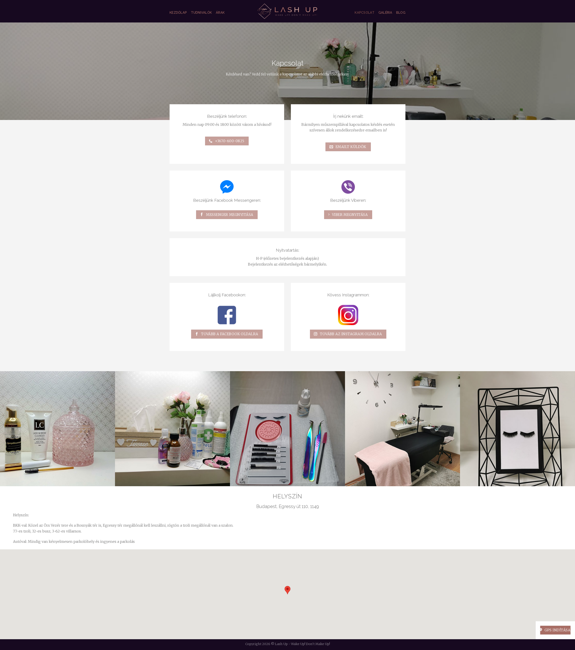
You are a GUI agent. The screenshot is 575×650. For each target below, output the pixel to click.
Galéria (385, 12)
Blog (400, 12)
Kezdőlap (178, 12)
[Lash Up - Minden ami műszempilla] (288, 11)
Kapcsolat (364, 12)
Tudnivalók (201, 12)
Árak (220, 12)
